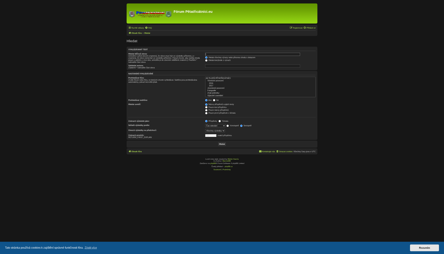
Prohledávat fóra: (136, 78)
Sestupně (247, 125)
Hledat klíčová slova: (137, 54)
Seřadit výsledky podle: (139, 125)
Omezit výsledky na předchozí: (142, 130)
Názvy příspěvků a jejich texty (221, 104)
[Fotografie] (260, 90)
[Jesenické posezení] (260, 88)
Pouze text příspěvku (217, 107)
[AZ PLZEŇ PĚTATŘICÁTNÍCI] (260, 78)
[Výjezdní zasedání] (260, 95)
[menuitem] (148, 28)
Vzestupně (234, 125)
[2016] (260, 83)
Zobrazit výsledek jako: (139, 121)
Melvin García (233, 159)
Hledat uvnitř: (134, 104)
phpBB (213, 163)
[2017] (260, 86)
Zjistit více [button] (91, 247)
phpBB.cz (229, 166)
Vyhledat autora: (135, 65)
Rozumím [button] (424, 247)
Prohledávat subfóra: (138, 100)
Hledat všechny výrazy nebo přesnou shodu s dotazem (231, 57)
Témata (224, 121)
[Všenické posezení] (260, 81)
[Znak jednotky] (260, 93)
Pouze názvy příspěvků (218, 110)
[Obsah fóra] (150, 13)
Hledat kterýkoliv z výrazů (219, 60)
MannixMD (227, 161)
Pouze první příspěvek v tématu (222, 113)
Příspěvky (212, 121)
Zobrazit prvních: (136, 135)
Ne (217, 100)
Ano (210, 100)
